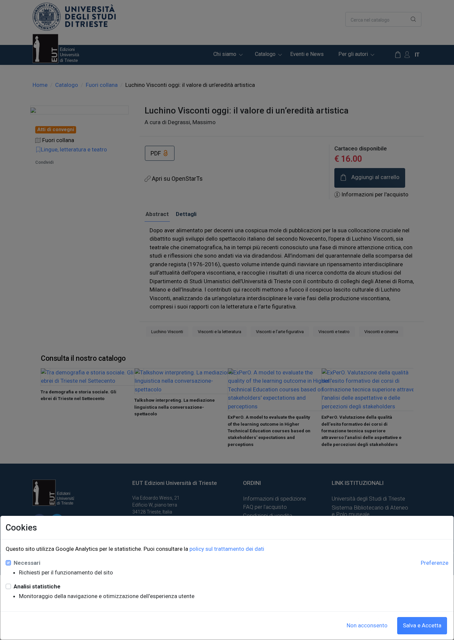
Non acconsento (367, 625)
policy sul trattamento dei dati (226, 548)
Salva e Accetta (422, 625)
